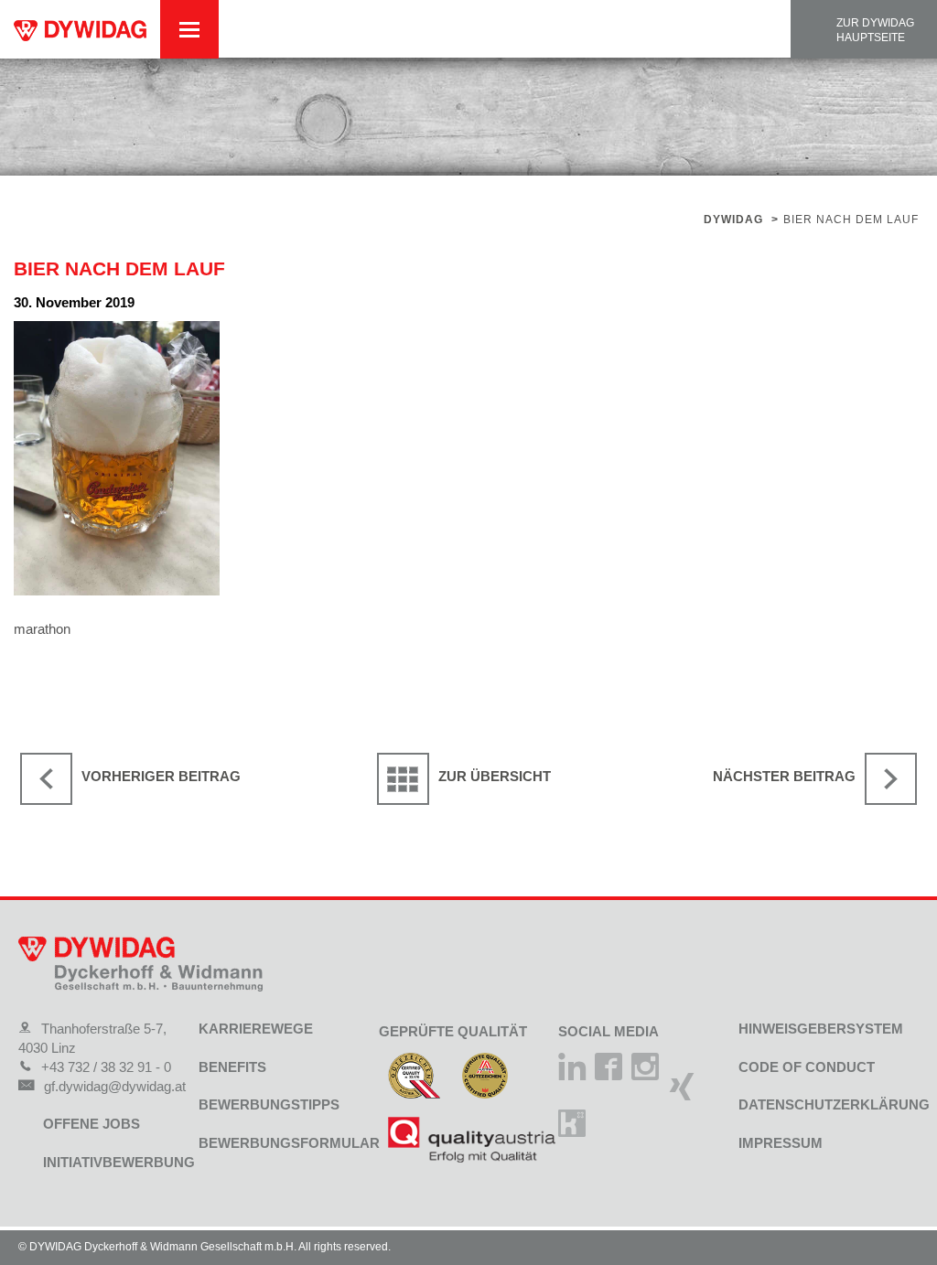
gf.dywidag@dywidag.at (115, 1086)
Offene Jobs (91, 1123)
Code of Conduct (806, 1067)
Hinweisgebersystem (820, 1028)
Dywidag (733, 219)
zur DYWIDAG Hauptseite (875, 30)
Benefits (232, 1067)
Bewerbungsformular (289, 1143)
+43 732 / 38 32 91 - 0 (106, 1067)
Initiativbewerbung (119, 1162)
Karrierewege (256, 1028)
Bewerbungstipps (269, 1104)
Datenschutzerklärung (834, 1104)
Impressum (780, 1143)
